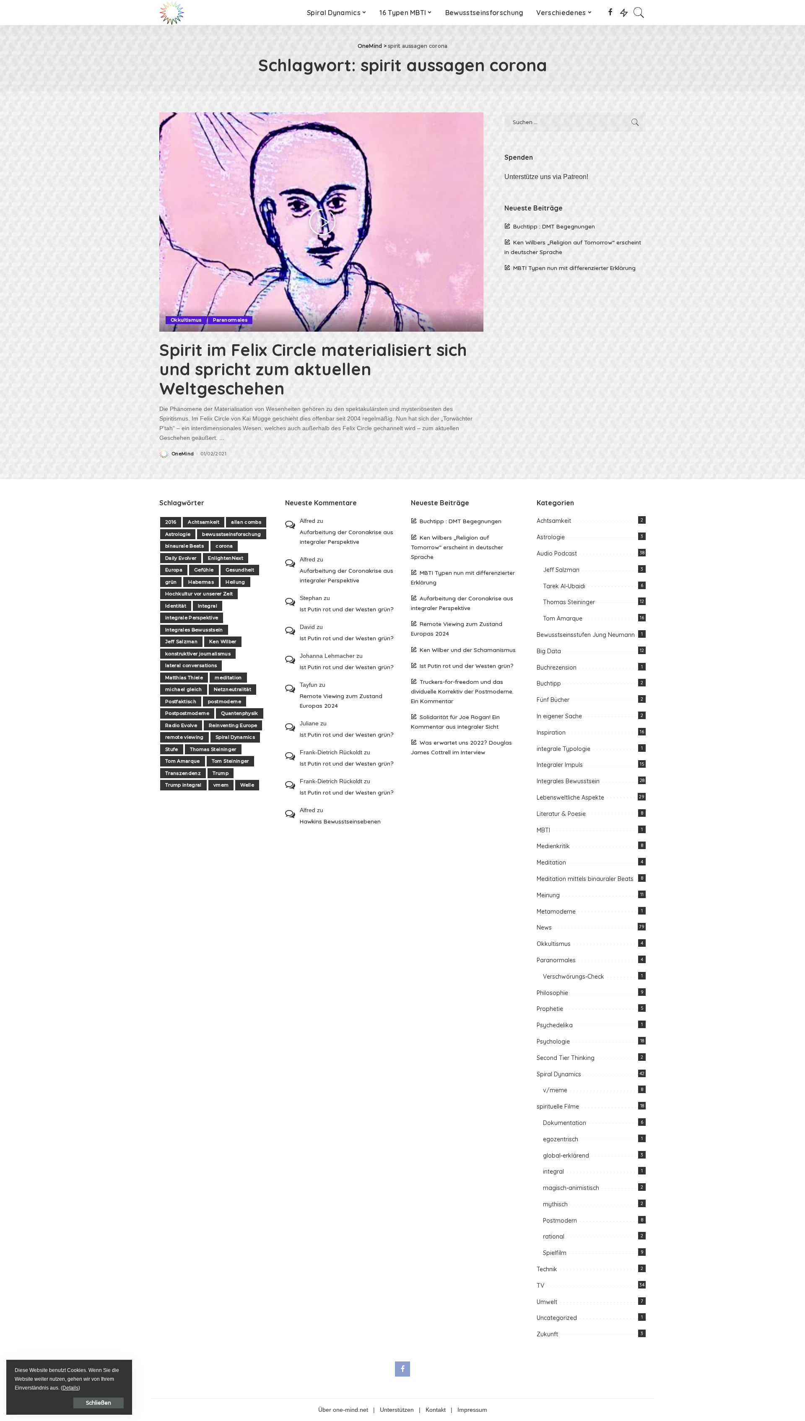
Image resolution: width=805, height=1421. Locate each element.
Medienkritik (553, 846)
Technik (547, 1269)
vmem (221, 785)
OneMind (182, 454)
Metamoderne (556, 911)
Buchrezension (556, 667)
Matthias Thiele (184, 678)
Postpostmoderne (187, 713)
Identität (175, 606)
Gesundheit (240, 570)
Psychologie (553, 1041)
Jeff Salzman (181, 641)
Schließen (98, 1403)
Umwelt (547, 1302)
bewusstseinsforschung (231, 534)
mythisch (555, 1204)
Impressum (472, 1410)
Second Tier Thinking (566, 1058)
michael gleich (183, 689)
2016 (170, 522)
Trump (221, 773)
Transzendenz (183, 773)
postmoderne (224, 701)
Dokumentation (564, 1123)
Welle (247, 785)
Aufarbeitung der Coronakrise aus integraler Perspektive (346, 536)
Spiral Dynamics (235, 737)
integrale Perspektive (191, 618)
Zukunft (547, 1334)
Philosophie (552, 993)
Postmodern (560, 1220)
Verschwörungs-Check (573, 976)
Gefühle (203, 570)
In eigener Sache (559, 716)
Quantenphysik (239, 713)
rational (553, 1236)
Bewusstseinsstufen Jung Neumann (586, 635)
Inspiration (551, 732)
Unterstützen (397, 1410)
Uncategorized (557, 1318)
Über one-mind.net (343, 1410)
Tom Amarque (182, 761)
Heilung (235, 582)
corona (224, 546)
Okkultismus (186, 320)
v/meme (555, 1090)
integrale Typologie (563, 749)
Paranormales (230, 320)
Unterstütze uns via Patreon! (546, 176)
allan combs (246, 522)
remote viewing (184, 737)
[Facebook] (610, 12)
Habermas (201, 582)
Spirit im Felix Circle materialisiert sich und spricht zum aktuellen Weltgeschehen (313, 369)
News (544, 927)
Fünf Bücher (553, 700)
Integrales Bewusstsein (194, 630)
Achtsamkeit (203, 522)
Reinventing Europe (233, 725)
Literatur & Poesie (561, 814)
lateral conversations (191, 665)
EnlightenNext (225, 558)
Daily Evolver (180, 558)
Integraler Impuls (560, 765)
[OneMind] (171, 12)
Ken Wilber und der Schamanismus (468, 649)
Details (70, 1388)
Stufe (171, 749)
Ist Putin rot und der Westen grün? (347, 609)
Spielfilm (554, 1253)
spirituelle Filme (558, 1106)
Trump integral (183, 785)
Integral (207, 606)
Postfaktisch (180, 701)
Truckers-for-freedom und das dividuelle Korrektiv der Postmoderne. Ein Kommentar (462, 691)
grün (171, 582)
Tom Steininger (230, 761)
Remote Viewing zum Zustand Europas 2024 (341, 700)
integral (553, 1171)
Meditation (551, 862)
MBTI (543, 830)
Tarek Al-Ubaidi (564, 586)
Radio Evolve (181, 725)
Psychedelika (555, 1025)
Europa (173, 570)
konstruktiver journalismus (198, 654)
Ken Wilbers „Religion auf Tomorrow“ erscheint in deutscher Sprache (457, 547)
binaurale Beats (184, 546)
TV (540, 1285)
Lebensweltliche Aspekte (570, 797)
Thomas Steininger (213, 749)
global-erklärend (566, 1155)
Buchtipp (549, 683)
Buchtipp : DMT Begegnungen (554, 226)
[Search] (639, 12)
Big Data (549, 651)
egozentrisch (560, 1139)
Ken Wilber (222, 641)
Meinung (548, 895)
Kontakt (436, 1410)
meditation (228, 678)
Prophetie (550, 1009)
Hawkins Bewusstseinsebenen (340, 821)
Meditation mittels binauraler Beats (585, 879)
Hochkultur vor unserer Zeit (199, 594)
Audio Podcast (557, 553)
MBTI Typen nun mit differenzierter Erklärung (574, 267)
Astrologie (177, 534)
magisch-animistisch (571, 1188)
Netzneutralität (232, 689)
